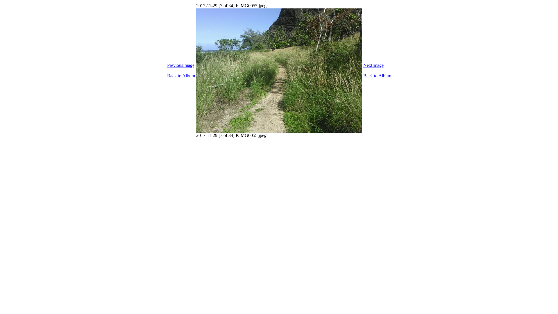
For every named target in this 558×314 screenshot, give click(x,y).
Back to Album (181, 75)
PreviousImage (180, 65)
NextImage (373, 65)
